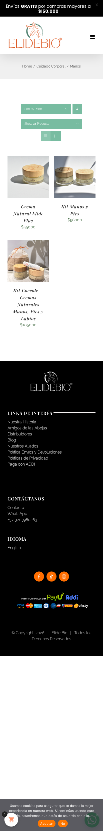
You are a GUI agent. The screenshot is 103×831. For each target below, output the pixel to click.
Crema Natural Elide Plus (28, 214)
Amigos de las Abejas (27, 428)
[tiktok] (51, 576)
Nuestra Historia (22, 422)
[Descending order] (77, 109)
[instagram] (64, 576)
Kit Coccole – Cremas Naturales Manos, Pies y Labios (28, 304)
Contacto (16, 507)
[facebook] (39, 576)
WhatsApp (17, 513)
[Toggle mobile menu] (93, 36)
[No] (96, 815)
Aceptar (46, 823)
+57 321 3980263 (22, 519)
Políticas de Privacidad (28, 458)
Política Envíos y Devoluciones (35, 452)
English (14, 547)
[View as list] (55, 136)
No (62, 823)
